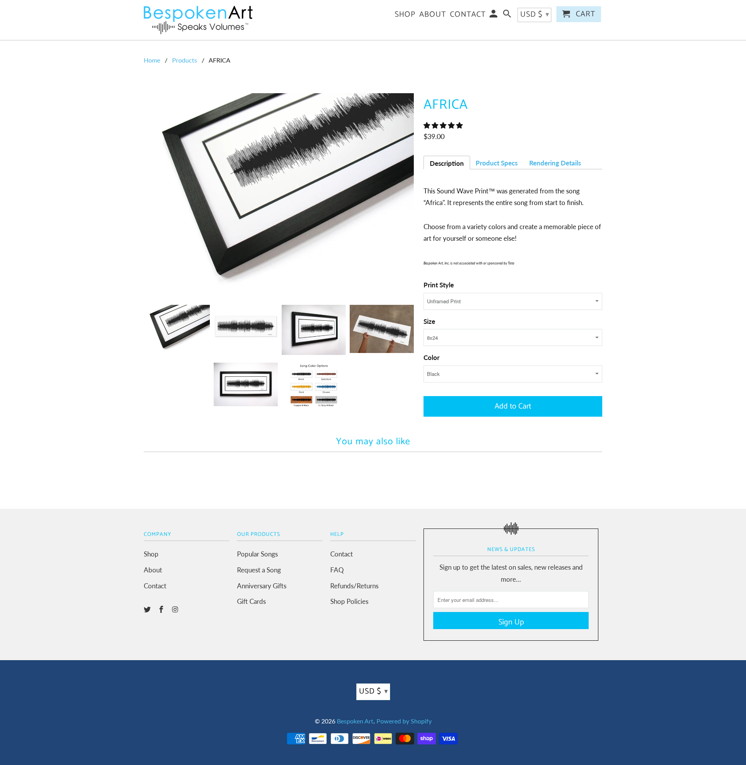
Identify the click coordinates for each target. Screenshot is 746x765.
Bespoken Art (355, 721)
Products (184, 60)
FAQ (337, 570)
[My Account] (494, 15)
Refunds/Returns (354, 586)
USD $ (373, 691)
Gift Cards (251, 601)
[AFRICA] (280, 195)
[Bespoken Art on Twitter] (148, 609)
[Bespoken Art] (198, 20)
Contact (155, 586)
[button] (444, 125)
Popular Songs (257, 554)
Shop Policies (349, 601)
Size (429, 321)
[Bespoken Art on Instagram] (176, 609)
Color (431, 357)
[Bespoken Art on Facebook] (162, 609)
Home (152, 60)
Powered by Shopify (404, 721)
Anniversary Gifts (261, 586)
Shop (151, 554)
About (153, 570)
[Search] (507, 15)
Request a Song (259, 570)
